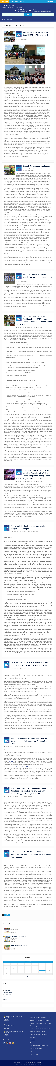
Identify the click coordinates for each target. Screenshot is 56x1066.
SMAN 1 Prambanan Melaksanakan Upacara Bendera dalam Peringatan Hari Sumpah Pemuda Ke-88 (31, 741)
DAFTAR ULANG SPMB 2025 (16, 1)
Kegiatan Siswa (8, 994)
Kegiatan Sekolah (8, 992)
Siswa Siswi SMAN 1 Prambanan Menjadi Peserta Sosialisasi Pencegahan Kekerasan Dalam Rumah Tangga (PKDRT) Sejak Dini (31, 791)
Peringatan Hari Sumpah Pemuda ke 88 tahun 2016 (16, 766)
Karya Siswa (21, 39)
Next (8, 914)
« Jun (27, 976)
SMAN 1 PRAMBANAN (9, 5)
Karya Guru (6, 988)
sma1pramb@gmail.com (22, 11)
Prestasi (6, 997)
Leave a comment (37, 37)
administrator (27, 37)
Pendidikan (12, 761)
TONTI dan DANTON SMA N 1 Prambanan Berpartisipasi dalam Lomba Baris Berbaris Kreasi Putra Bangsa (31, 854)
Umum (25, 39)
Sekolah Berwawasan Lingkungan (36, 166)
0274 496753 (21, 9)
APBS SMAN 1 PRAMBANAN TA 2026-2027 (41, 1017)
